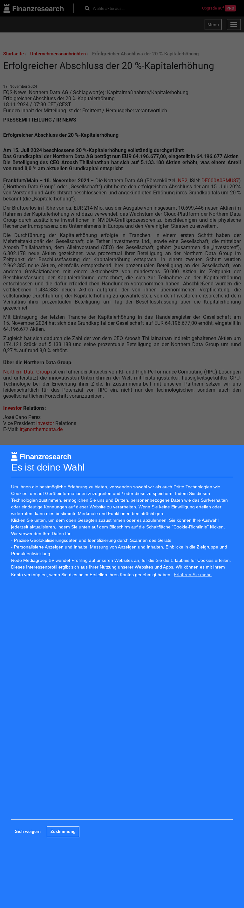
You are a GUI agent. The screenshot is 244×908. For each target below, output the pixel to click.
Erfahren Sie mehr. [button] (193, 574)
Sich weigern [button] (28, 831)
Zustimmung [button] (63, 831)
